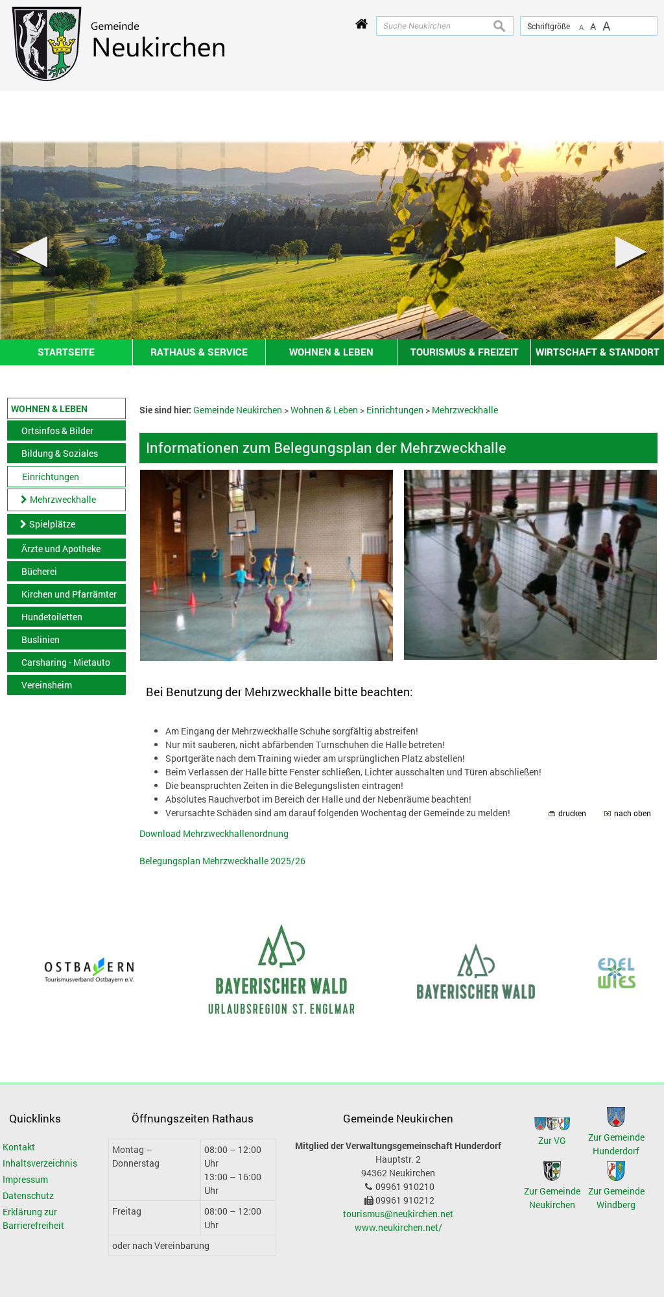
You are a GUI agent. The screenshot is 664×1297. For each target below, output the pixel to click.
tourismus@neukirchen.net (398, 1213)
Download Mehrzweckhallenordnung (214, 833)
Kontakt (19, 1147)
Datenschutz (28, 1195)
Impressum (25, 1179)
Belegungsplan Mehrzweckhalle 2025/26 (222, 861)
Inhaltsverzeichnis (40, 1163)
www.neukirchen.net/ (398, 1227)
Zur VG (552, 1140)
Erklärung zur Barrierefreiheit (33, 1218)
